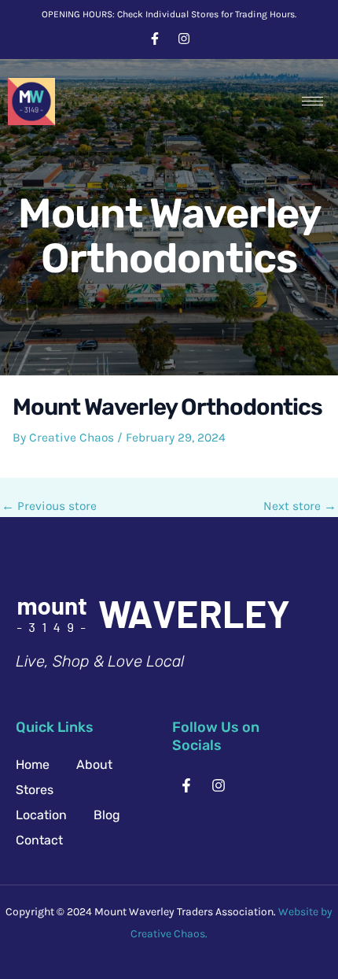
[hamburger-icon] (312, 101)
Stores (34, 789)
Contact (39, 840)
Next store (299, 507)
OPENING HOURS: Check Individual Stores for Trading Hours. (169, 14)
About (94, 764)
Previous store (49, 507)
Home (33, 764)
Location (41, 814)
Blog (107, 814)
